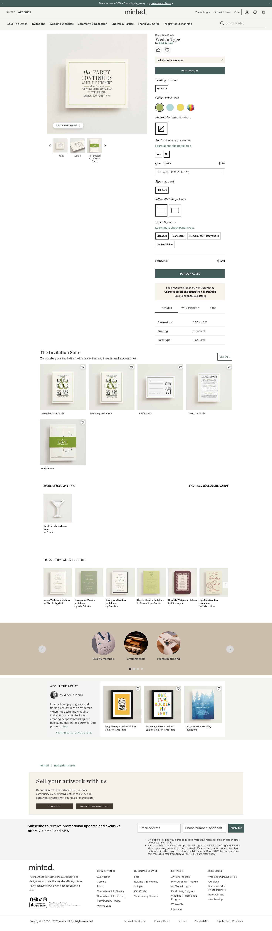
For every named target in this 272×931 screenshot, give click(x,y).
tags (213, 308)
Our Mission (103, 876)
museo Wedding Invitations (56, 599)
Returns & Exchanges (146, 881)
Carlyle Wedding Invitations (150, 599)
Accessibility (202, 921)
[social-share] (158, 50)
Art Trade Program (181, 886)
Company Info (106, 870)
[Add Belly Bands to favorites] (82, 422)
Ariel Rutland (166, 43)
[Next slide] (105, 145)
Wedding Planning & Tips (222, 876)
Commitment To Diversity (111, 896)
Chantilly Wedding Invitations (182, 599)
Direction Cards (196, 413)
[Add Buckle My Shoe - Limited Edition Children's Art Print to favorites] (178, 688)
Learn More (54, 806)
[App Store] (38, 906)
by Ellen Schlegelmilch (54, 603)
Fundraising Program (183, 891)
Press (100, 886)
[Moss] (159, 107)
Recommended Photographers (217, 887)
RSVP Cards (145, 413)
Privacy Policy (162, 921)
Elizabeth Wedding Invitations (208, 601)
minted (10, 12)
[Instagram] (45, 899)
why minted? (190, 308)
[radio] (161, 88)
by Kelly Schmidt (83, 606)
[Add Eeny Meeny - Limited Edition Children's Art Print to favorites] (138, 688)
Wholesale (177, 904)
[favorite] (167, 50)
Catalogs (213, 881)
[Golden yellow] (180, 107)
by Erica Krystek (176, 603)
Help (136, 876)
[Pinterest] (36, 899)
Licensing (176, 909)
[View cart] (263, 12)
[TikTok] (40, 899)
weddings (24, 12)
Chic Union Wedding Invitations (116, 601)
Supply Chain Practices (229, 921)
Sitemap (182, 921)
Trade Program (203, 12)
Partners (177, 870)
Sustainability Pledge (108, 900)
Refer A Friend (216, 894)
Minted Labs (104, 905)
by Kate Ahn (49, 532)
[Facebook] (31, 899)
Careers (101, 881)
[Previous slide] (50, 145)
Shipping (139, 886)
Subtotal (161, 261)
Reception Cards (164, 35)
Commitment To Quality (110, 891)
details (167, 308)
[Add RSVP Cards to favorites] (180, 367)
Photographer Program (184, 881)
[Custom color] (190, 107)
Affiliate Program (181, 876)
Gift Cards (140, 891)
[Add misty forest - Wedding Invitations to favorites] (219, 688)
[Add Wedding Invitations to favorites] (131, 367)
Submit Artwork (223, 12)
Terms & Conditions (135, 921)
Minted (44, 765)
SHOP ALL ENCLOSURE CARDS (209, 485)
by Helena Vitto (207, 606)
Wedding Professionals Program (184, 897)
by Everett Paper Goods (148, 603)
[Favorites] (255, 12)
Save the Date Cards (52, 413)
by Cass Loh (112, 606)
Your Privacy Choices (146, 896)
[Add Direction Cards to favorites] (229, 367)
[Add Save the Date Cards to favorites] (82, 367)
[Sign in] (247, 12)
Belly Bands (47, 468)
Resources (215, 870)
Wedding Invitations (101, 413)
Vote (236, 12)
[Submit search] (222, 23)
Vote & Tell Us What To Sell (94, 806)
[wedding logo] (136, 11)
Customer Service (146, 870)
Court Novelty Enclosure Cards (55, 527)
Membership (215, 899)
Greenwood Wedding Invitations (85, 601)
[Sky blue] (170, 107)
